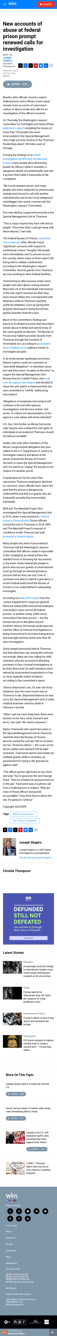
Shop (8, 1257)
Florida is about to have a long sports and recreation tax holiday (38, 1021)
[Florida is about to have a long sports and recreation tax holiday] (12, 1019)
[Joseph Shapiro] (9, 847)
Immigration (29, 1036)
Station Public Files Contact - (19, 1294)
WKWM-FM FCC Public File (17, 1279)
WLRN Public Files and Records (20, 1282)
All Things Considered (25, 821)
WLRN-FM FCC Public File (17, 1277)
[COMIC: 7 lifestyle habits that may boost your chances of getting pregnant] (15, 1168)
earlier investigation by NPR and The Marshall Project (25, 158)
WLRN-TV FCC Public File (17, 1274)
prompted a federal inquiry (18, 536)
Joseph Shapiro (7, 59)
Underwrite (11, 1251)
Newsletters (11, 1263)
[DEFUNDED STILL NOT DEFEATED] (28, 918)
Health (26, 988)
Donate (9, 1244)
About (9, 1231)
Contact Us (11, 1238)
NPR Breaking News (23, 814)
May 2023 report (29, 598)
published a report (13, 128)
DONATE (47, 4)
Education (28, 962)
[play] (4, 1332)
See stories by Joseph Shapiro (35, 857)
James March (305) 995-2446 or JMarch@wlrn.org (21, 1300)
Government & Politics (34, 1013)
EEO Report (11, 1288)
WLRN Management (15, 1305)
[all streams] (53, 1332)
